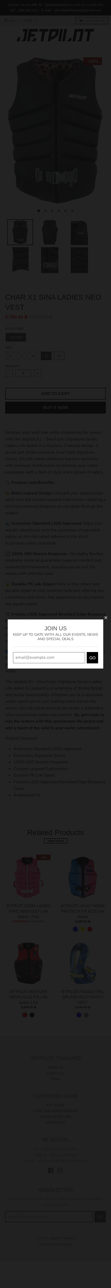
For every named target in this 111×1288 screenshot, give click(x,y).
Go (92, 658)
